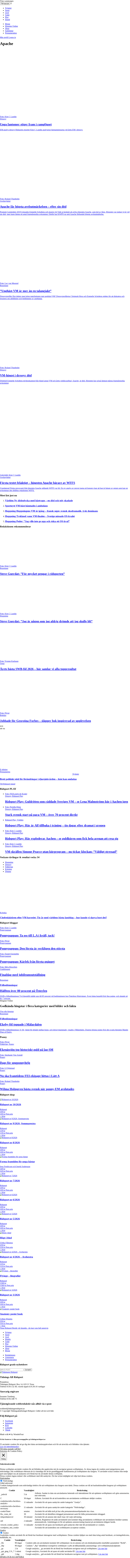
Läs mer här (102, 1551)
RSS (7, 1428)
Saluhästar (9, 31)
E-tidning (3, 769)
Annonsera (9, 1360)
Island (7, 19)
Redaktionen (10, 1357)
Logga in (12, 37)
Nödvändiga (8, 1483)
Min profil (4, 37)
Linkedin (8, 1430)
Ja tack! (28, 1372)
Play (7, 17)
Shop (7, 28)
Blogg (7, 24)
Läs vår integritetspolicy (9, 1449)
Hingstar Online (11, 26)
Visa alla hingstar (7, 1014)
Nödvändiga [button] (5, 1481)
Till (7, 786)
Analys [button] (3, 1532)
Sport (7, 10)
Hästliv (8, 1342)
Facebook (9, 1423)
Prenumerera (5, 772)
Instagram (9, 1425)
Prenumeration (11, 33)
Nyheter (8, 8)
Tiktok (7, 1432)
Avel (7, 13)
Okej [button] (19, 1451)
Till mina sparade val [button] (8, 1451)
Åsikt (7, 15)
